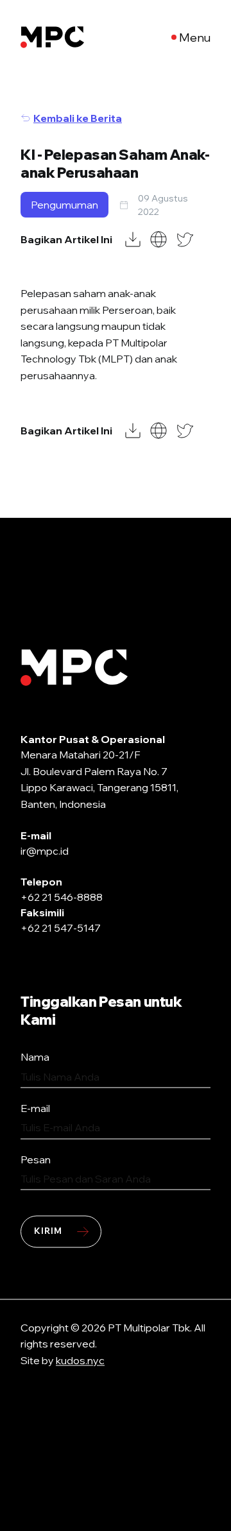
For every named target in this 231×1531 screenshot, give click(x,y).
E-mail (35, 1108)
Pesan (36, 1159)
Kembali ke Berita (77, 118)
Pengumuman (64, 204)
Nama (35, 1057)
